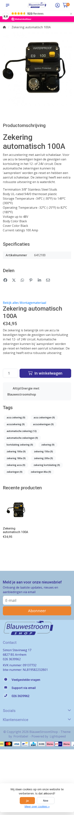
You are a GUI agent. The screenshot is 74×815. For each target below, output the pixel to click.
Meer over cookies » (37, 806)
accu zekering (16, 417)
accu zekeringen (44, 417)
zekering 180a (16, 458)
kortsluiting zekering (20, 444)
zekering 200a (43, 458)
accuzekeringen (43, 424)
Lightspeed (58, 736)
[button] (8, 5)
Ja (27, 800)
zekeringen (14, 471)
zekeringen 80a (41, 471)
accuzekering (16, 424)
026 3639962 (12, 659)
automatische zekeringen (22, 437)
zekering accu (16, 465)
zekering (47, 444)
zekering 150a (43, 451)
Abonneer (37, 610)
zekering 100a (16, 451)
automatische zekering (22, 431)
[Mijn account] (57, 5)
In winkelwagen (47, 373)
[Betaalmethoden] (8, 744)
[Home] (4, 27)
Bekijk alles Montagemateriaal (24, 303)
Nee (45, 800)
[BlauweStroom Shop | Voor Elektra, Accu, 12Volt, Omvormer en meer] (37, 5)
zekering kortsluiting (47, 465)
